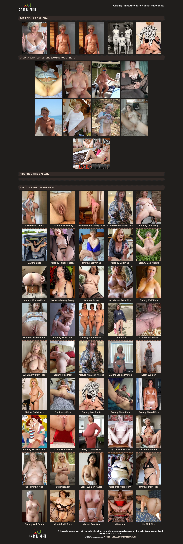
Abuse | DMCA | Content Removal (120, 537)
